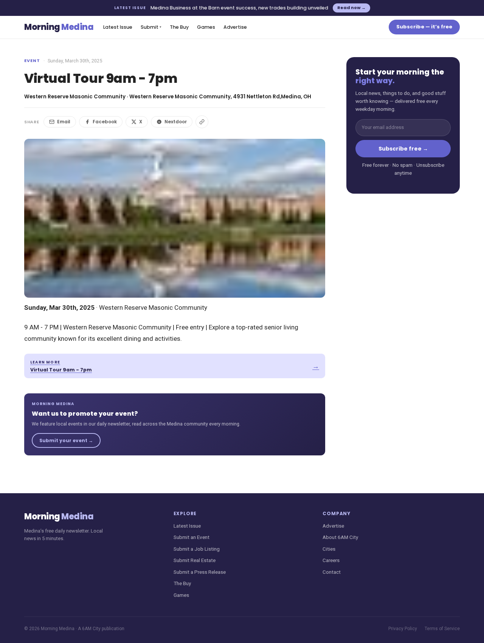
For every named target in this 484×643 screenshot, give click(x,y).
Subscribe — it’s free (424, 26)
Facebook (105, 121)
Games (206, 27)
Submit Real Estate (195, 560)
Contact (332, 572)
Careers (331, 560)
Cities (329, 549)
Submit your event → (66, 440)
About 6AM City (340, 537)
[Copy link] (201, 121)
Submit (151, 27)
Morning (58, 27)
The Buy (179, 27)
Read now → (351, 8)
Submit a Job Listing (197, 549)
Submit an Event (191, 537)
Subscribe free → (403, 148)
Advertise (235, 27)
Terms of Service (442, 628)
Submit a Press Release (200, 572)
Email (63, 121)
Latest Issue (117, 27)
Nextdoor (175, 121)
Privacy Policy (402, 628)
